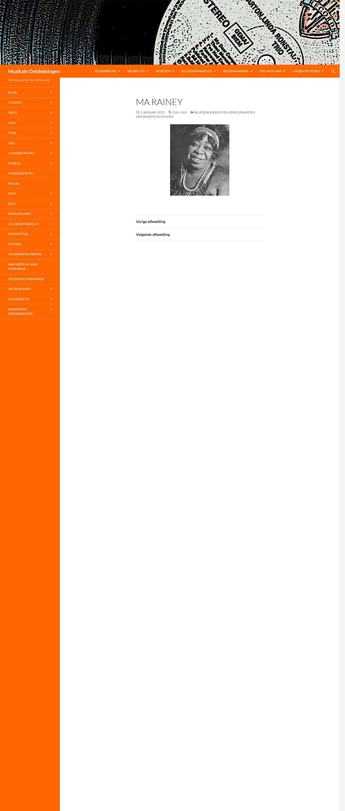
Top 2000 (14, 244)
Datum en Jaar (270, 71)
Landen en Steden (305, 71)
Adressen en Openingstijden (20, 311)
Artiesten (163, 71)
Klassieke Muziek (21, 153)
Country (15, 102)
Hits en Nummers (236, 71)
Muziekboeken (19, 289)
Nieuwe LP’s (136, 71)
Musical (14, 163)
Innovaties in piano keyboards (23, 267)
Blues (12, 92)
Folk (12, 123)
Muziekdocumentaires (26, 279)
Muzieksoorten (20, 173)
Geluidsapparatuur (196, 71)
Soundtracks (18, 299)
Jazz (11, 143)
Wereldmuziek (19, 213)
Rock (12, 193)
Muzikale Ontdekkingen (34, 71)
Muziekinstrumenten (24, 254)
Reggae (13, 183)
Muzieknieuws (105, 71)
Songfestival (18, 234)
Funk (12, 132)
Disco (12, 112)
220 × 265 (179, 112)
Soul (12, 203)
